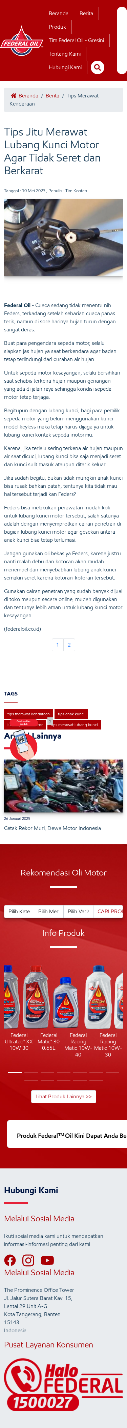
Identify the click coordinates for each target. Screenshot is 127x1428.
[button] (9, 1023)
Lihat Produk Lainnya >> (64, 1096)
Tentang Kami (65, 54)
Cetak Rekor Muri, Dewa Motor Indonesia (52, 828)
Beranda (58, 13)
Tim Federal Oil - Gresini (76, 40)
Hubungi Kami (65, 67)
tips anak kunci (71, 713)
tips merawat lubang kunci (74, 724)
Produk (57, 27)
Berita (86, 13)
